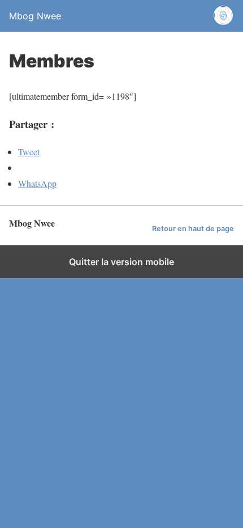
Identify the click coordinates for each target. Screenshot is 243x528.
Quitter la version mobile (121, 261)
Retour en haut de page (193, 228)
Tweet (29, 151)
